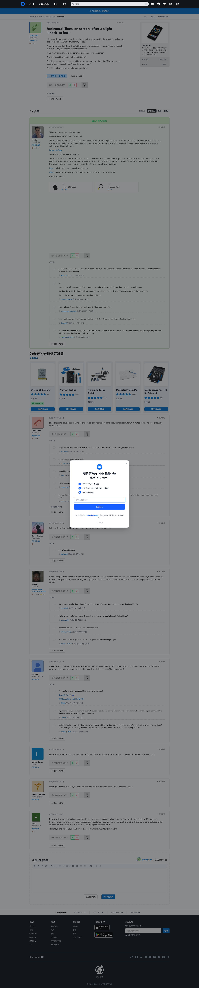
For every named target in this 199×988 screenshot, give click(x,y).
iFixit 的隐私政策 (92, 515)
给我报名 (99, 507)
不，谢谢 (99, 523)
